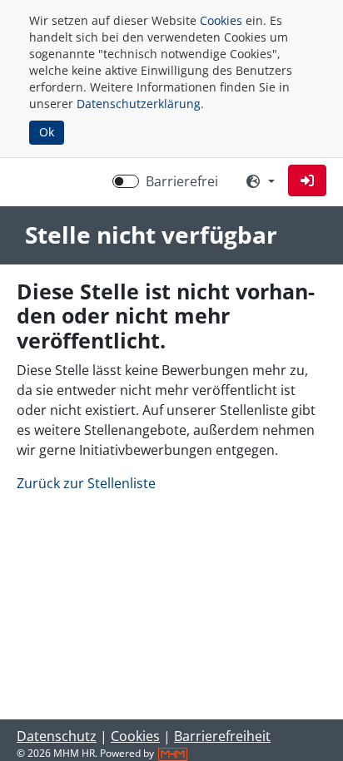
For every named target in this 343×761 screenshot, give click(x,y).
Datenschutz (57, 736)
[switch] (125, 181)
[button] (307, 180)
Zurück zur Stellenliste (86, 483)
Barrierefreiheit (222, 736)
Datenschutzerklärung (139, 103)
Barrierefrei (182, 181)
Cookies (221, 20)
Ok (46, 132)
